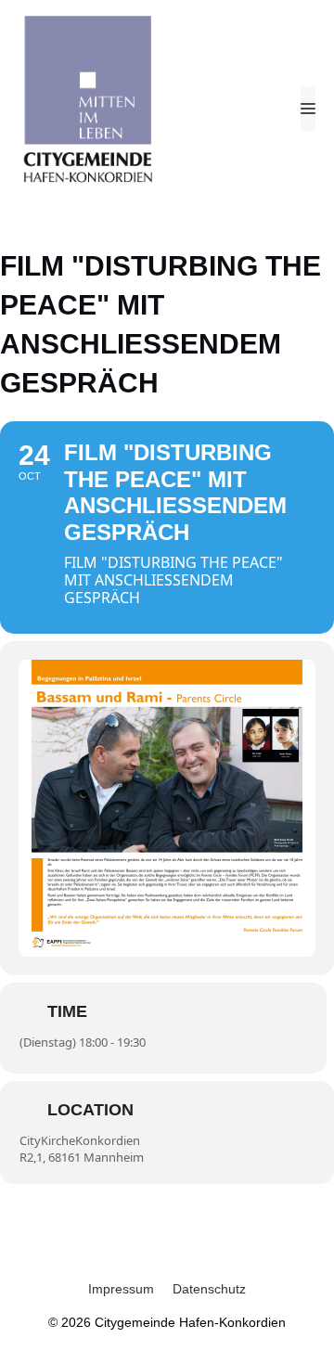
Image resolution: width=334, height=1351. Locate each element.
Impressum (121, 1288)
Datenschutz (209, 1288)
